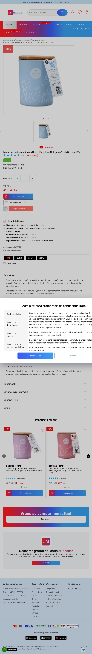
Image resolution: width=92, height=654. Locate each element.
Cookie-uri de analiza (13, 334)
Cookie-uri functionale (12, 323)
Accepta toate (35, 356)
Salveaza (72, 356)
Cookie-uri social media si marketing (15, 345)
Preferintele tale (14, 314)
